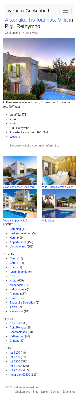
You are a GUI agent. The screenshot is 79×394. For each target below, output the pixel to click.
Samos (14, 298)
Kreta (26, 32)
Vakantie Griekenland (28, 10)
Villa (35, 32)
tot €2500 (16, 370)
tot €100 (15, 352)
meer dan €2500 (20, 374)
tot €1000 (16, 366)
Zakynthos (16, 311)
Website (15, 136)
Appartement (18, 242)
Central (14, 258)
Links (44, 391)
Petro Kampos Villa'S (15, 220)
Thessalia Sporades (22, 302)
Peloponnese (18, 289)
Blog (35, 391)
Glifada (14, 340)
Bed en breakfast (20, 233)
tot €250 (15, 357)
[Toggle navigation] (65, 10)
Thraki (14, 307)
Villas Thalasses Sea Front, (19, 187)
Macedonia (16, 285)
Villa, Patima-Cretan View (57, 187)
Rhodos (14, 293)
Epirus (14, 267)
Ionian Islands (18, 271)
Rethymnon (17, 336)
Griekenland (12, 32)
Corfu (13, 263)
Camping (15, 229)
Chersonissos (18, 332)
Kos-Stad (16, 323)
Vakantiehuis (18, 246)
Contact (55, 391)
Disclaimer (69, 391)
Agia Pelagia (18, 327)
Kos (12, 276)
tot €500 (15, 361)
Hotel (13, 237)
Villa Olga (48, 220)
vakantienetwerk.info (27, 387)
